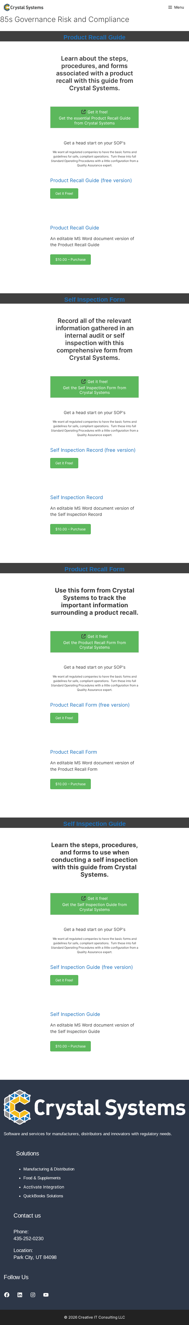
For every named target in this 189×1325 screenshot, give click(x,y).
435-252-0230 (29, 1238)
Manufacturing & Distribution (48, 1169)
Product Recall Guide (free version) (91, 180)
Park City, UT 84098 (35, 1257)
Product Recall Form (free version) (90, 705)
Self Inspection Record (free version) (93, 450)
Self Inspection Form (94, 299)
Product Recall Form (94, 569)
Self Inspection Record (76, 497)
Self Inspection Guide (94, 823)
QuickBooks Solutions (43, 1196)
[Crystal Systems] (23, 7)
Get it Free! (64, 193)
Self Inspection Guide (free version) (91, 967)
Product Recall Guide (94, 37)
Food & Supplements (42, 1178)
